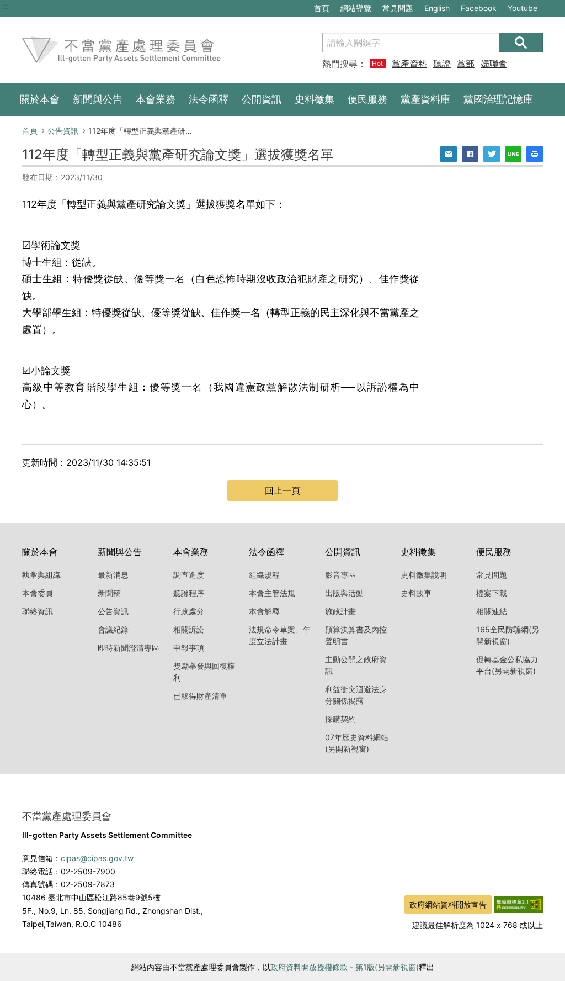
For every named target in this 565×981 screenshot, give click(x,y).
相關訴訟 (188, 629)
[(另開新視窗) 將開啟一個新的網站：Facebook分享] (470, 154)
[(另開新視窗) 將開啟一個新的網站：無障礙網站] (518, 903)
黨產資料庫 (409, 63)
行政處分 (188, 611)
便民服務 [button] (367, 99)
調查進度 (188, 574)
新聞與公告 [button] (97, 99)
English (437, 8)
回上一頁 (282, 490)
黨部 (466, 63)
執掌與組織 (41, 574)
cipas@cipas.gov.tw (97, 858)
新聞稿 (109, 593)
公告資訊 (62, 130)
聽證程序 (188, 593)
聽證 (442, 63)
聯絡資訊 (37, 611)
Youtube (522, 10)
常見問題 (397, 8)
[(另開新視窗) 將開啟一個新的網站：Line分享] (513, 154)
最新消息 (113, 574)
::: (5, 6)
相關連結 (491, 611)
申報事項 (188, 647)
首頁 (321, 8)
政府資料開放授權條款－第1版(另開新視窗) (344, 967)
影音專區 (340, 574)
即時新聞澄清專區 (128, 647)
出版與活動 (344, 593)
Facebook (478, 10)
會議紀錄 (113, 629)
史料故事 (416, 593)
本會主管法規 (272, 593)
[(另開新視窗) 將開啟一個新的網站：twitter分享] (491, 154)
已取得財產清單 (200, 695)
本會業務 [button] (155, 99)
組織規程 (264, 574)
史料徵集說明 (424, 574)
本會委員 (37, 593)
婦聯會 (494, 63)
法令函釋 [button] (208, 99)
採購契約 (340, 719)
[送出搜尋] (521, 42)
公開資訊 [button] (261, 99)
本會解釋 (264, 611)
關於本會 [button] (40, 99)
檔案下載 (491, 593)
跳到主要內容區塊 (37, 6)
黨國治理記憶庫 (498, 99)
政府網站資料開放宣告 (448, 904)
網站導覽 (355, 8)
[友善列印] (534, 154)
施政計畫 (340, 611)
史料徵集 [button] (314, 99)
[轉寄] (448, 154)
